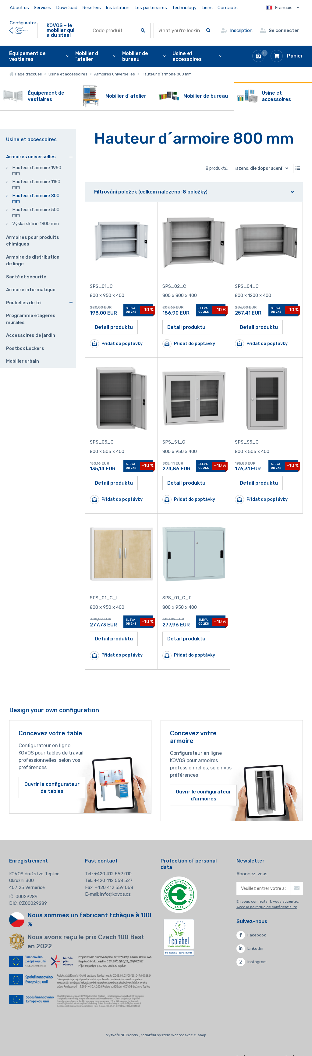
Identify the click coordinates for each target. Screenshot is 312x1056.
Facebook (256, 935)
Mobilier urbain (22, 361)
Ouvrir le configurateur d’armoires (203, 795)
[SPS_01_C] (121, 242)
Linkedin (255, 948)
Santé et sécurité (26, 277)
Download (66, 7)
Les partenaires (150, 7)
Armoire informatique (30, 289)
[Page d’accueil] (18, 30)
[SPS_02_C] (193, 242)
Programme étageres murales (30, 319)
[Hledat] (143, 30)
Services (42, 7)
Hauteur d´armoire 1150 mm (36, 184)
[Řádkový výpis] (297, 168)
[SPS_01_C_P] (193, 554)
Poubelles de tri (23, 302)
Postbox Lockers (25, 348)
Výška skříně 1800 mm (35, 223)
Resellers (91, 7)
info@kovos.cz (115, 894)
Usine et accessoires (67, 74)
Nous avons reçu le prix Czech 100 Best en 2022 (85, 941)
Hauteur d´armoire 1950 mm (36, 170)
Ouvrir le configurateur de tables (52, 787)
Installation (117, 7)
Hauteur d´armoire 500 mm (35, 212)
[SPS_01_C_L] (121, 554)
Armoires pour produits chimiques (32, 241)
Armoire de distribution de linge (32, 260)
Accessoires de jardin (30, 335)
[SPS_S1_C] (193, 398)
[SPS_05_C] (121, 398)
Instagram (257, 962)
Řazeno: (258, 168)
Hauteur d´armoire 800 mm (35, 198)
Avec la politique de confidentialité (266, 907)
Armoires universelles (114, 74)
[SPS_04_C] (266, 242)
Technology (184, 7)
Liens (207, 7)
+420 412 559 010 (113, 874)
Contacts (228, 7)
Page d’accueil (27, 74)
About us (19, 7)
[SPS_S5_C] (266, 398)
